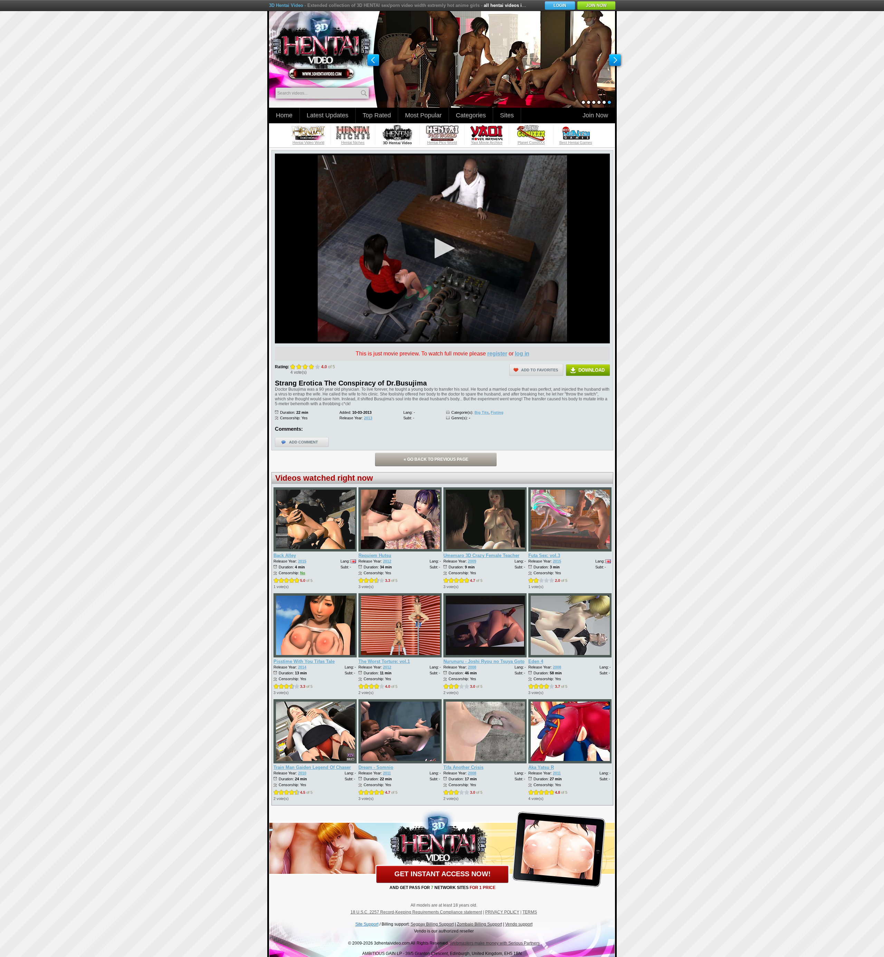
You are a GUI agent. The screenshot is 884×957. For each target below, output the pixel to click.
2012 (387, 561)
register (497, 354)
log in (522, 354)
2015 (302, 561)
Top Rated (377, 115)
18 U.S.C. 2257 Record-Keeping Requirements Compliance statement (416, 912)
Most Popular (423, 115)
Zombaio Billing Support (479, 924)
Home (284, 115)
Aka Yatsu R (541, 767)
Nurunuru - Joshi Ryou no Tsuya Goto (484, 661)
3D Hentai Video (286, 5)
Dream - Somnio (375, 767)
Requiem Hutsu (374, 555)
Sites (507, 115)
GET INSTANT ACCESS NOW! (442, 874)
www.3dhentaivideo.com (321, 45)
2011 (387, 773)
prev (373, 60)
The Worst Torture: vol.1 (384, 661)
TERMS (529, 912)
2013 (368, 418)
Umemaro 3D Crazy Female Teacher (481, 555)
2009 (472, 561)
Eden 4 (535, 661)
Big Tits (481, 412)
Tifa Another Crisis (463, 767)
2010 (302, 773)
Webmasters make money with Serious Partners (495, 943)
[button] (442, 248)
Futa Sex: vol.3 (544, 555)
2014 (302, 667)
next (615, 60)
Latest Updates (327, 115)
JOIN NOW (596, 5)
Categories (471, 115)
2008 (472, 667)
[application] (442, 248)
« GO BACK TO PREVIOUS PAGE (436, 459)
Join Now (595, 115)
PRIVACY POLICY (502, 912)
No (302, 573)
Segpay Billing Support (432, 924)
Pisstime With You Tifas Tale (304, 661)
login (560, 5)
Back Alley (284, 555)
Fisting (497, 412)
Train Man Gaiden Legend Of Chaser (312, 767)
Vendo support (518, 924)
